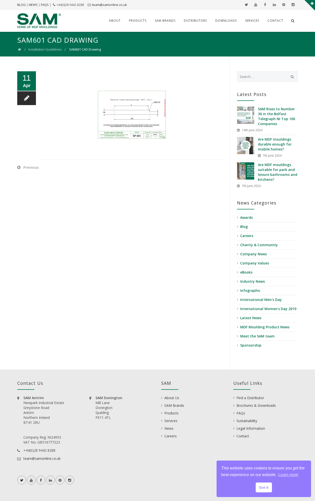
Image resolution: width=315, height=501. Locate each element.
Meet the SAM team (257, 336)
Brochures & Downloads (256, 405)
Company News (253, 254)
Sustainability (246, 420)
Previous (31, 167)
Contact (275, 21)
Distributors (195, 21)
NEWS (33, 4)
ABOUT (115, 21)
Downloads (226, 21)
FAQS (45, 4)
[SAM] (39, 21)
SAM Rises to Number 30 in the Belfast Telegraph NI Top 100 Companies (276, 116)
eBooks (246, 272)
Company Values (254, 263)
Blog (244, 226)
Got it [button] (263, 487)
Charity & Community (259, 244)
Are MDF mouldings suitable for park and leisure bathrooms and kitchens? (277, 172)
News (168, 428)
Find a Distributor (250, 397)
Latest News (250, 317)
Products (137, 21)
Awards (246, 217)
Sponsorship (250, 345)
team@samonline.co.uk (109, 4)
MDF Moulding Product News (264, 327)
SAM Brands (165, 21)
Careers (246, 235)
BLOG (21, 4)
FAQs (240, 413)
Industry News (252, 281)
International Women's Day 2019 (268, 308)
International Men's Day (261, 299)
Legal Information (250, 428)
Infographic (250, 290)
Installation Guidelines (45, 49)
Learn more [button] (288, 475)
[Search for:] (267, 76)
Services (252, 21)
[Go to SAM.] (19, 49)
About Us (171, 397)
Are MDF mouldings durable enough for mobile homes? (275, 144)
